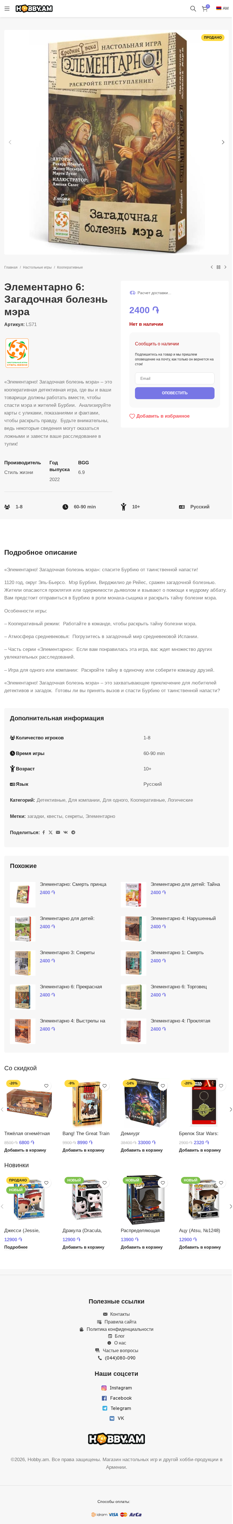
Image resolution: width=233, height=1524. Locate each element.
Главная (11, 267)
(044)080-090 (120, 1358)
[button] (10, 142)
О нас (120, 1343)
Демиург (130, 1133)
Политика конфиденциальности (120, 1329)
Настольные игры (37, 267)
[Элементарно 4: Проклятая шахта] (133, 1031)
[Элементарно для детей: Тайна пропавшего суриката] (133, 895)
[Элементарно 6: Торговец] (133, 997)
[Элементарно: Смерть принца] (23, 895)
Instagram (121, 1388)
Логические (180, 800)
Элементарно (100, 816)
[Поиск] (193, 8)
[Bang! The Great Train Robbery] (87, 1103)
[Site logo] (34, 8)
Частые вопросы (120, 1350)
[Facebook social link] (43, 832)
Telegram (121, 1408)
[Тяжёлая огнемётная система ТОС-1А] (29, 1103)
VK (121, 1418)
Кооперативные (70, 267)
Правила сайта (120, 1322)
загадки (35, 816)
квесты (54, 816)
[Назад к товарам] (218, 267)
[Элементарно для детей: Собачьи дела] (23, 929)
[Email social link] (58, 832)
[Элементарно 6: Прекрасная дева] (23, 997)
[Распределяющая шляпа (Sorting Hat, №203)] (145, 1200)
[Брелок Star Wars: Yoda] (204, 1103)
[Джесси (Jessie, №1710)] (29, 1200)
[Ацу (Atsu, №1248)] (204, 1200)
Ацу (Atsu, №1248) (199, 1230)
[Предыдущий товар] (211, 267)
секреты (74, 816)
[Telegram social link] (73, 832)
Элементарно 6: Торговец (179, 986)
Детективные (51, 800)
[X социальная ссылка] (50, 832)
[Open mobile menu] (7, 8)
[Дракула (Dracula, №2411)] (87, 1200)
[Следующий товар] (225, 267)
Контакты (120, 1314)
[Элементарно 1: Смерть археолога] (133, 963)
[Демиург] (145, 1103)
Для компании (84, 800)
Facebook (121, 1398)
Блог (120, 1336)
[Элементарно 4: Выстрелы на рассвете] (23, 1031)
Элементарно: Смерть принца (73, 884)
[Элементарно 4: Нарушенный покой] (133, 929)
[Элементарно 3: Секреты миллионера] (23, 963)
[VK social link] (66, 832)
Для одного (115, 800)
